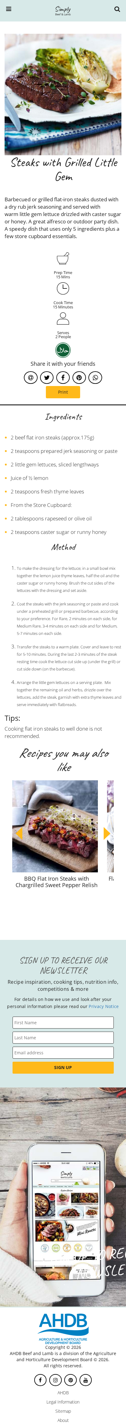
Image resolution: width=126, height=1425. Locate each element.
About (63, 1420)
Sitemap (63, 1411)
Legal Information (63, 1402)
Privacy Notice (104, 1006)
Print (63, 392)
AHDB (63, 1393)
